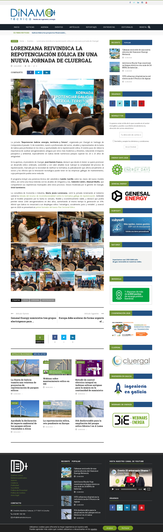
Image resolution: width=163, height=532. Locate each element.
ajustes (94, 529)
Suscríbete (15, 488)
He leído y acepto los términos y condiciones (132, 141)
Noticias (30, 27)
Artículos (74, 27)
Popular (127, 43)
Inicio (16, 27)
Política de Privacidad (19, 490)
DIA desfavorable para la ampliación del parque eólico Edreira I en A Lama (89, 423)
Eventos (59, 27)
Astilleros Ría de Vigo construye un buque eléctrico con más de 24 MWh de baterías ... (137, 65)
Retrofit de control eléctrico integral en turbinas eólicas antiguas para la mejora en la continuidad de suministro (89, 385)
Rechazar (125, 528)
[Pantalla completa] (149, 489)
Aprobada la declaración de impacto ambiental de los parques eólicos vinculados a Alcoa (24, 424)
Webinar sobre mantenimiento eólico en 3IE (56, 381)
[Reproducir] (113, 489)
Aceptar (110, 528)
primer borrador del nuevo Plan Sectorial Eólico (55, 207)
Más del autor (40, 354)
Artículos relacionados (22, 354)
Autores (14, 480)
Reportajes (91, 27)
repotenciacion (48, 300)
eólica (25, 300)
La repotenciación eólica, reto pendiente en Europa (56, 422)
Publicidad (15, 485)
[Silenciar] (145, 489)
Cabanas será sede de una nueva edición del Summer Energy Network (136, 52)
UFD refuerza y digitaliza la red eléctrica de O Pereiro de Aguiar (136, 77)
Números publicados (19, 478)
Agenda (44, 27)
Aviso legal (15, 495)
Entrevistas (109, 27)
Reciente (116, 42)
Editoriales (127, 27)
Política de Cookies (18, 493)
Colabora (14, 483)
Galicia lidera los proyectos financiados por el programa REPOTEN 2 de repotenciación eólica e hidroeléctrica (78, 33)
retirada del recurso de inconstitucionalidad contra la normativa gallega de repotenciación (57, 196)
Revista (142, 27)
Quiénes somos (17, 475)
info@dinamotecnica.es (22, 517)
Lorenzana (35, 300)
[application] (131, 480)
